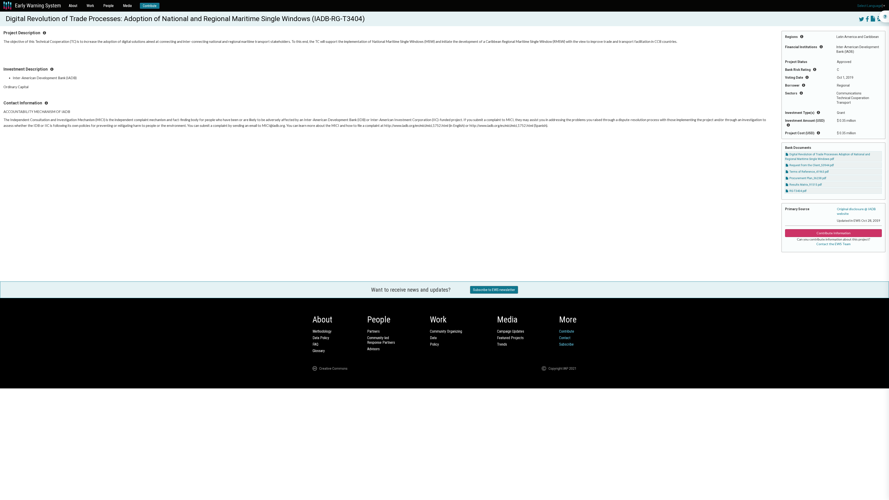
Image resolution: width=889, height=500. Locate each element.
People (108, 5)
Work (90, 5)
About (73, 5)
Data (433, 338)
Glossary (319, 351)
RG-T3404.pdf (798, 191)
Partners (373, 331)
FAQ (315, 344)
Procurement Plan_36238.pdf (807, 178)
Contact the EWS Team (833, 244)
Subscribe (566, 344)
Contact (564, 338)
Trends (502, 344)
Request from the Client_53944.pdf (811, 165)
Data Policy (321, 338)
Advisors (373, 349)
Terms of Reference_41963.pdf (809, 171)
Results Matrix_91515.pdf (805, 184)
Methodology (322, 331)
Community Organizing (446, 331)
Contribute (150, 6)
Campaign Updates (510, 331)
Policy (434, 344)
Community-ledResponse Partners (381, 340)
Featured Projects (510, 338)
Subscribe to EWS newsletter (494, 290)
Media (127, 5)
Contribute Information (834, 233)
